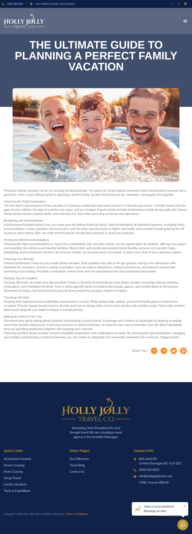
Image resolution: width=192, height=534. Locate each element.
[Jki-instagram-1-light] (179, 4)
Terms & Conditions (77, 514)
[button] (185, 21)
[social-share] (154, 350)
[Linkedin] (185, 4)
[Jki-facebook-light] (172, 4)
